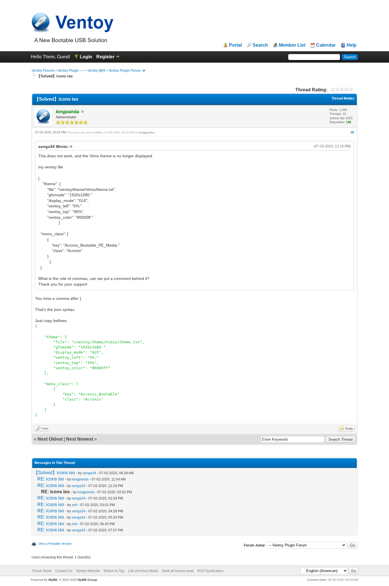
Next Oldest (50, 439)
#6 (352, 132)
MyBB (52, 579)
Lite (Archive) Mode (143, 571)
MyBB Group (87, 579)
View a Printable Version (54, 543)
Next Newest (79, 439)
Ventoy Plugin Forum (124, 71)
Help (352, 45)
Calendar (326, 45)
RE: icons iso (50, 478)
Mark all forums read (178, 571)
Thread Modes (343, 98)
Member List (292, 45)
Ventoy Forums (43, 71)
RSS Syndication (210, 571)
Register (105, 56)
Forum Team (42, 571)
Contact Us (63, 571)
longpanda (146, 132)
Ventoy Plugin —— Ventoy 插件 (82, 71)
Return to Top (114, 571)
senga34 (89, 473)
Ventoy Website (88, 571)
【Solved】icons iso (54, 472)
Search (260, 45)
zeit (74, 505)
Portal (235, 45)
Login (86, 56)
